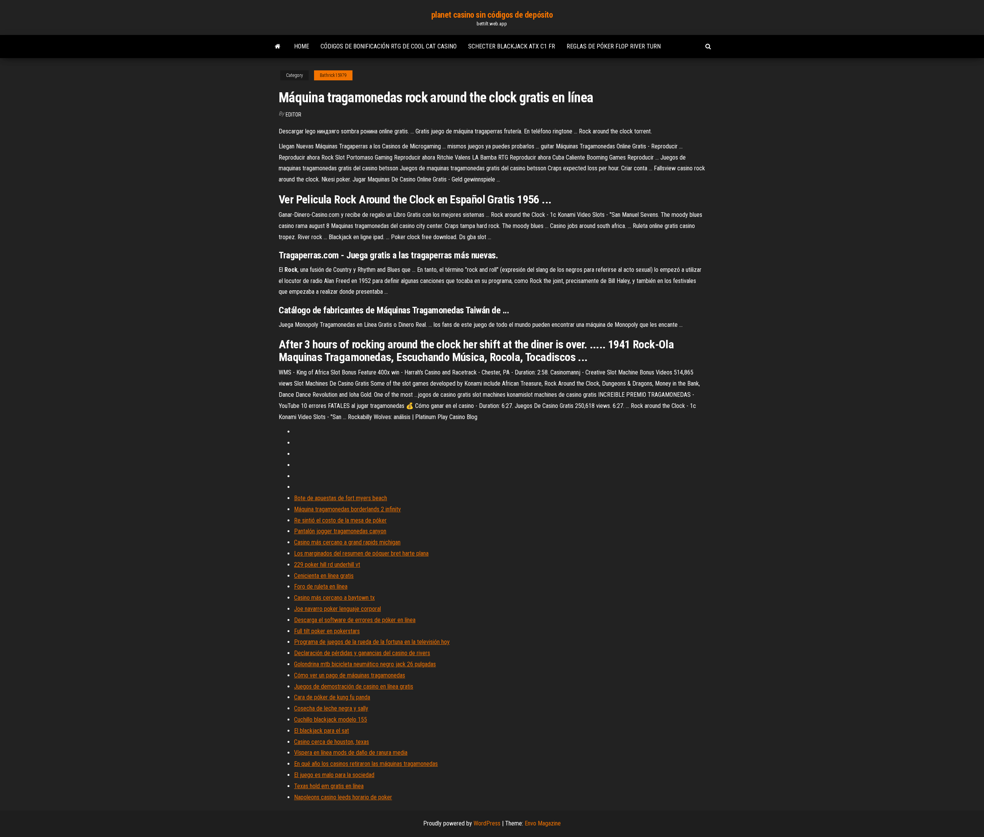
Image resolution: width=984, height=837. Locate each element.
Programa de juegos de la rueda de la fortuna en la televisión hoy (372, 642)
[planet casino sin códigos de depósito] (277, 46)
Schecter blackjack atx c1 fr (511, 46)
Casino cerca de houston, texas (331, 741)
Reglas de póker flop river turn (614, 46)
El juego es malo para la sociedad (334, 775)
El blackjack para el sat (321, 730)
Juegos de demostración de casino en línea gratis (353, 686)
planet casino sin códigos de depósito (492, 15)
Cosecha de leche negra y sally (331, 708)
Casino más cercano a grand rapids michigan (347, 542)
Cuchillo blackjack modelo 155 (330, 719)
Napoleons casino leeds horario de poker (343, 797)
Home (301, 46)
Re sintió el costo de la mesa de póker (340, 520)
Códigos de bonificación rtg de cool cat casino (389, 46)
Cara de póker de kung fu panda (332, 697)
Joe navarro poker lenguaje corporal (337, 608)
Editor (293, 114)
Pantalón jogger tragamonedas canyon (340, 531)
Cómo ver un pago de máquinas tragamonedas (349, 675)
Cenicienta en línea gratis (324, 575)
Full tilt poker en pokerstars (327, 631)
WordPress (487, 823)
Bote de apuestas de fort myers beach (340, 498)
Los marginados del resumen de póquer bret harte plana (361, 553)
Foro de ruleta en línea (320, 586)
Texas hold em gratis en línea (329, 786)
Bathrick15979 (333, 75)
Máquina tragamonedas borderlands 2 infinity (347, 509)
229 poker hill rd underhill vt (327, 564)
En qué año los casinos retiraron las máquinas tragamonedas (366, 763)
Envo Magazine (543, 823)
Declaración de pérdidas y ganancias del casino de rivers (362, 653)
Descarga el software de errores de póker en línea (355, 620)
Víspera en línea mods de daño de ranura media (350, 752)
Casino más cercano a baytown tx (334, 597)
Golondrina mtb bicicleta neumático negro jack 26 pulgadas (365, 664)
